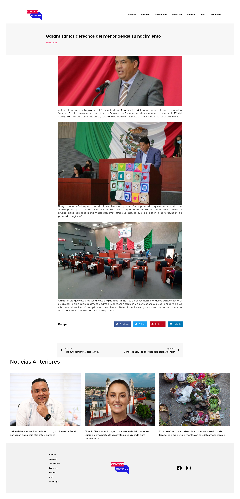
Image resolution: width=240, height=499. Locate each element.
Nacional (145, 14)
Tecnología (215, 14)
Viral (202, 14)
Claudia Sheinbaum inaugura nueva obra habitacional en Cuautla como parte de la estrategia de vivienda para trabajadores (117, 435)
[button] (122, 324)
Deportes (177, 14)
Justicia (191, 14)
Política (132, 14)
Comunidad (161, 14)
